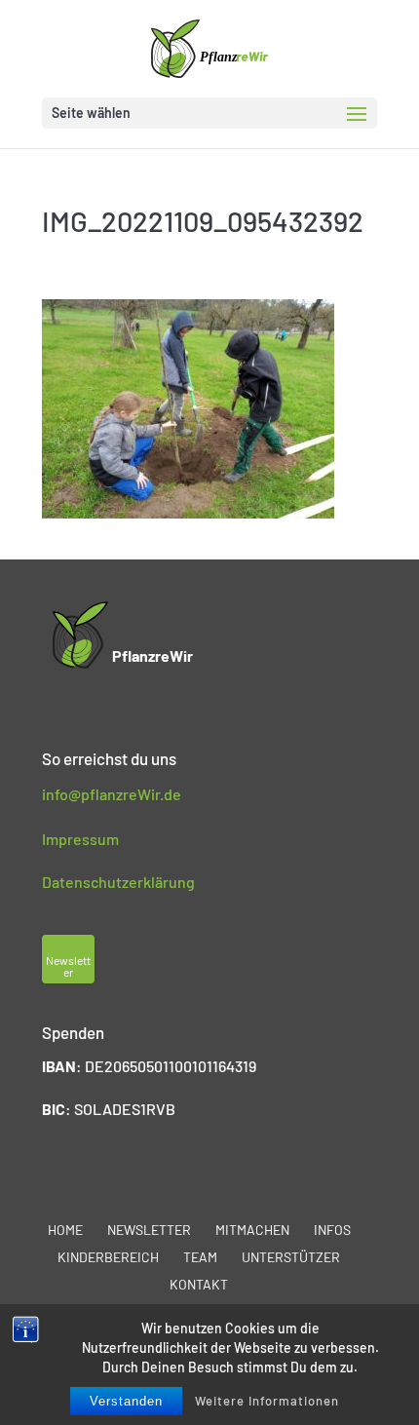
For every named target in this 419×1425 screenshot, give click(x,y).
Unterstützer (291, 1257)
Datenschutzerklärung (118, 881)
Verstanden (126, 1401)
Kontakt (199, 1284)
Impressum (80, 838)
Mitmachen (252, 1229)
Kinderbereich (108, 1257)
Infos (332, 1229)
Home (65, 1229)
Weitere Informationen (267, 1400)
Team (200, 1257)
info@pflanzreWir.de (111, 794)
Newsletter (149, 1229)
